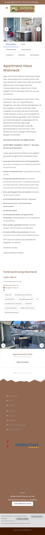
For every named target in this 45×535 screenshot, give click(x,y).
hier (28, 523)
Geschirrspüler (11, 308)
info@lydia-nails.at (11, 288)
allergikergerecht (26, 299)
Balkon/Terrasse (27, 308)
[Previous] (6, 29)
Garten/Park (10, 299)
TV (38, 299)
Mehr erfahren (23, 362)
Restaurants (13, 396)
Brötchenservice (11, 312)
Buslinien (12, 405)
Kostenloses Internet (23, 295)
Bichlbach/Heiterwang (17, 425)
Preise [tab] (23, 44)
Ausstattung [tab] (25, 49)
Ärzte (11, 401)
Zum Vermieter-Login (22, 504)
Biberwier (12, 420)
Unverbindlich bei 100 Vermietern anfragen (21, 2)
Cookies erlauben (22, 519)
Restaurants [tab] (34, 55)
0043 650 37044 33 (11, 285)
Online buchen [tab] (11, 49)
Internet (8, 295)
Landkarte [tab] (9, 55)
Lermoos (12, 416)
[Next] (38, 29)
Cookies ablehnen (37, 516)
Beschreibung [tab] (11, 44)
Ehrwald (12, 411)
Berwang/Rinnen (15, 429)
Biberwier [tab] (21, 55)
